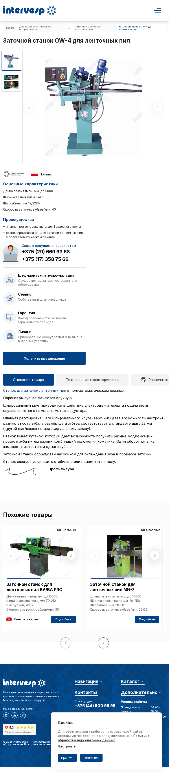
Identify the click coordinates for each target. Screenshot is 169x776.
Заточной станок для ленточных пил (88, 28)
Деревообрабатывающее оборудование (35, 28)
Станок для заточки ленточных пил (34, 390)
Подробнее (63, 619)
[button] (157, 107)
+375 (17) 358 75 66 (45, 259)
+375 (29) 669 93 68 (46, 251)
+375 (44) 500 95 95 (95, 705)
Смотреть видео (26, 619)
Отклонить (91, 758)
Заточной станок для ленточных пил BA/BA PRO (34, 587)
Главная (10, 27)
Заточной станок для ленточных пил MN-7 (113, 587)
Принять (67, 758)
